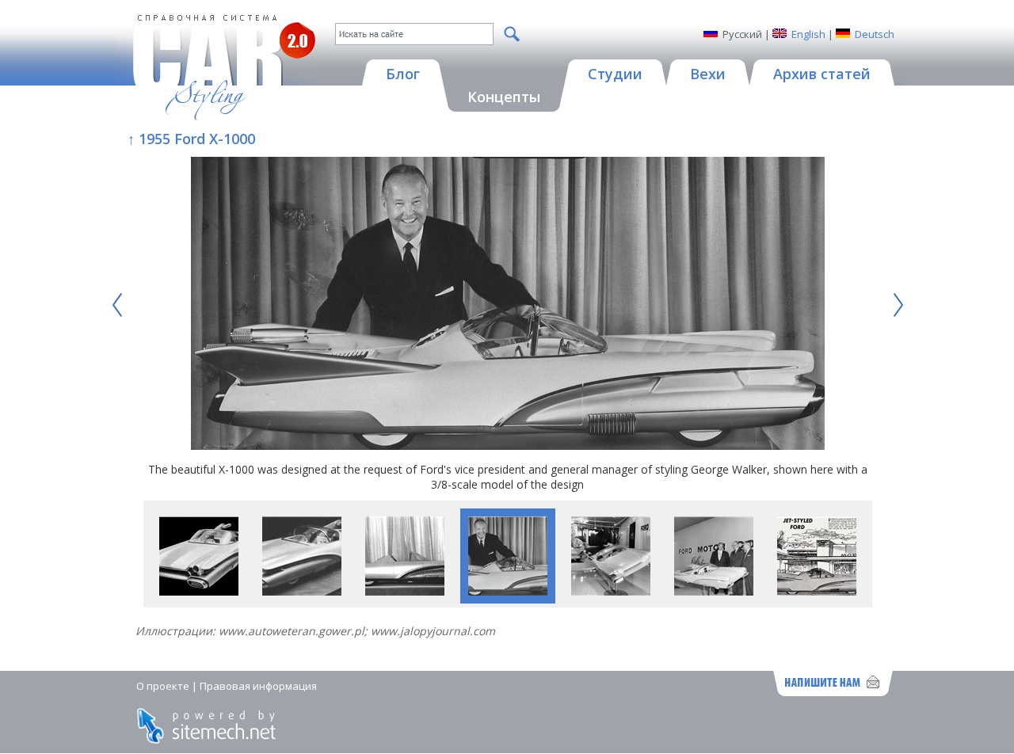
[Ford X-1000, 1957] (816, 591)
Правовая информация (258, 686)
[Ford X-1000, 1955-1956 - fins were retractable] (404, 591)
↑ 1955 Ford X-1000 (191, 138)
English (808, 34)
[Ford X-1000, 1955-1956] (198, 591)
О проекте (162, 686)
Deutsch (874, 34)
